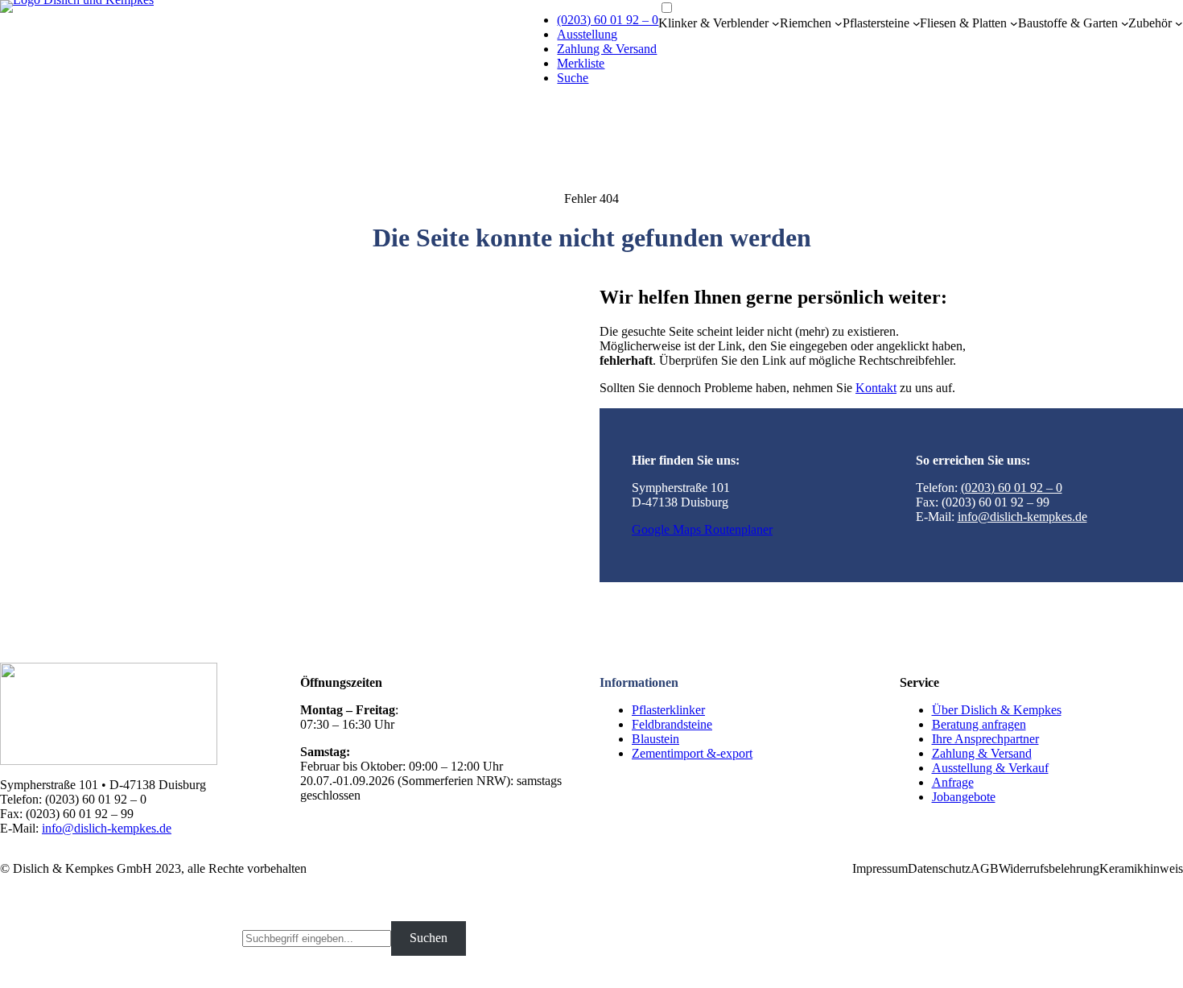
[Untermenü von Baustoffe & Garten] (1125, 23)
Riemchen (805, 23)
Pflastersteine (876, 23)
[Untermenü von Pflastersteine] (917, 23)
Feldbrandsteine (672, 724)
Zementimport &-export (692, 753)
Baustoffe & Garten (1068, 23)
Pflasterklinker (668, 710)
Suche (572, 78)
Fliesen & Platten (963, 23)
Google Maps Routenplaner (702, 529)
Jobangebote (963, 797)
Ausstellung (587, 34)
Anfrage (953, 782)
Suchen (428, 938)
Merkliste (580, 63)
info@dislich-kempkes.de (1022, 516)
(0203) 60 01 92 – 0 (607, 20)
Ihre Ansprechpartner (985, 739)
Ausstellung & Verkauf (990, 768)
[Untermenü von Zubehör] (1179, 23)
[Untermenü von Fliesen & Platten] (1014, 23)
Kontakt (876, 388)
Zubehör (1150, 23)
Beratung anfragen (979, 724)
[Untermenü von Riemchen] (839, 23)
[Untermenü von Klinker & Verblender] (776, 23)
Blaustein (655, 739)
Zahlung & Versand (607, 49)
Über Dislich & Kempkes (996, 710)
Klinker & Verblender (713, 23)
